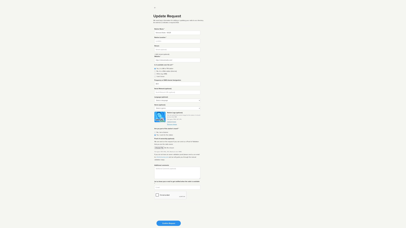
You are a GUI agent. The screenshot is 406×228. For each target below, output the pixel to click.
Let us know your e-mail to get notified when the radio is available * (177, 183)
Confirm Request (168, 223)
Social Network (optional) (162, 89)
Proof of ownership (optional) (164, 139)
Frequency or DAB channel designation (167, 80)
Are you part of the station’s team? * (166, 129)
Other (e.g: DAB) (161, 74)
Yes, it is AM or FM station (164, 68)
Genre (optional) (159, 105)
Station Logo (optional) (175, 113)
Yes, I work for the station (164, 135)
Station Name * (159, 29)
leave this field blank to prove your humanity (8, 2)
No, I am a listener (162, 132)
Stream (156, 46)
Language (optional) (161, 97)
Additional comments (161, 165)
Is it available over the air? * (163, 65)
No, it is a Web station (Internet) (166, 71)
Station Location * (160, 37)
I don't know (160, 76)
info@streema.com (162, 157)
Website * (157, 56)
